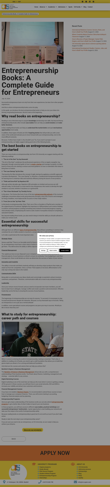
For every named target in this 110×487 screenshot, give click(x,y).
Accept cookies (65, 250)
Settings (43, 250)
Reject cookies (53, 250)
